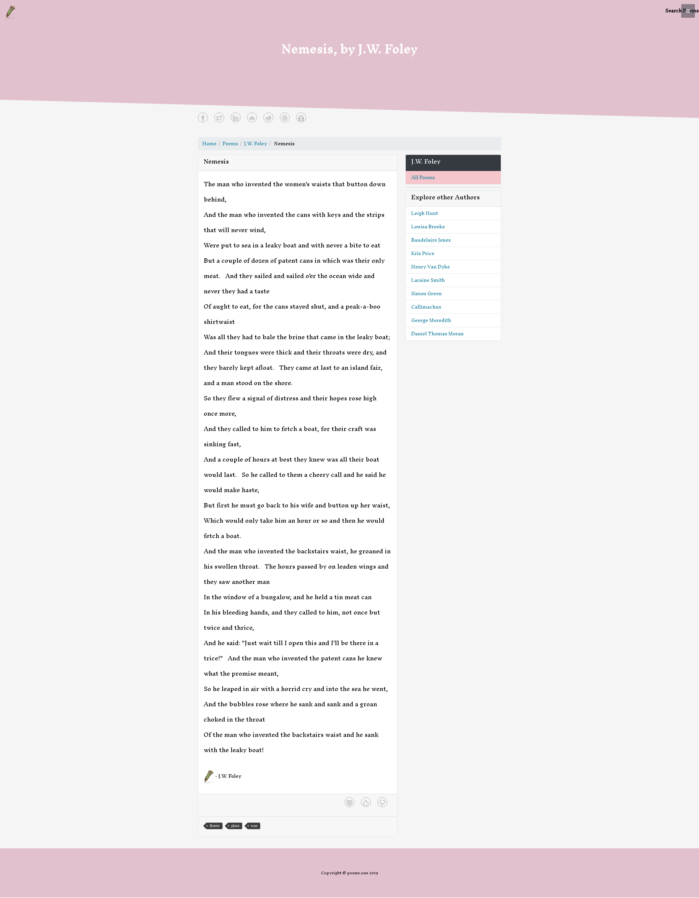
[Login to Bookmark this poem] (349, 802)
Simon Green (426, 293)
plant (235, 825)
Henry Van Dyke (430, 266)
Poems (230, 143)
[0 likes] (366, 802)
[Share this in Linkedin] (236, 117)
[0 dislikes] (382, 802)
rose (254, 825)
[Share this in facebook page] (203, 117)
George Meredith (431, 320)
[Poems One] (10, 11)
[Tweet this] (219, 117)
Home (209, 143)
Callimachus (426, 306)
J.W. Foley (255, 143)
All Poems (423, 177)
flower (215, 825)
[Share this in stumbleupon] (252, 117)
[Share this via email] (301, 117)
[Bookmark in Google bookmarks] (285, 117)
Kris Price (422, 253)
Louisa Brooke (428, 226)
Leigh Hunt (424, 213)
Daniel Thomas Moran (437, 333)
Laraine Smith (428, 280)
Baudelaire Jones (431, 240)
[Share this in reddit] (268, 117)
